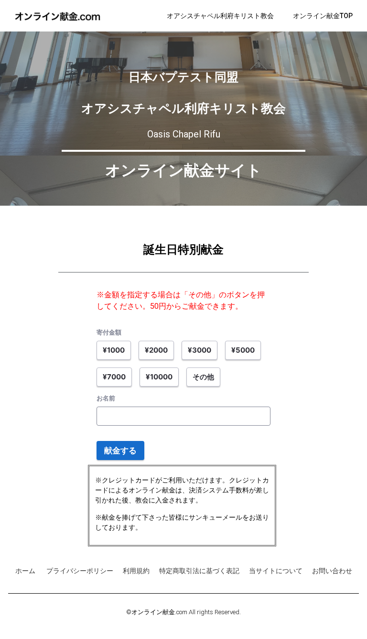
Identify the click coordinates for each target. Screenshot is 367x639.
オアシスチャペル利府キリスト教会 (220, 16)
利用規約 (136, 571)
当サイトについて (275, 571)
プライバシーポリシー (79, 571)
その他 (203, 376)
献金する (120, 450)
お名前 (106, 398)
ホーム (26, 571)
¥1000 (114, 350)
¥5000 (243, 350)
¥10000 (159, 376)
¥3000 (199, 350)
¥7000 (114, 376)
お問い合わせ (332, 571)
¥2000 (156, 350)
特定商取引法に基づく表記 (199, 571)
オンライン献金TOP (323, 16)
